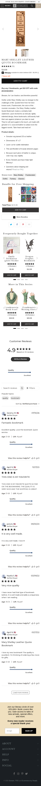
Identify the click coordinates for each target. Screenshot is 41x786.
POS (17, 781)
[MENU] (1, 5)
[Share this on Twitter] (11, 224)
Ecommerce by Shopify (29, 781)
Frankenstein (30, 175)
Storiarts (11, 781)
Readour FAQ (18, 169)
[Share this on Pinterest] (23, 224)
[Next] (38, 29)
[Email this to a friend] (29, 224)
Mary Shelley (18, 175)
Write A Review (20, 359)
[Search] (32, 5)
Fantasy (13, 179)
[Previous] (3, 29)
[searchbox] (11, 388)
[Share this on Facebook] (17, 224)
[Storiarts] (20, 5)
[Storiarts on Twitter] (26, 774)
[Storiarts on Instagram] (18, 774)
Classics (21, 179)
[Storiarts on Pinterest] (22, 774)
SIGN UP (29, 731)
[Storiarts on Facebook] (14, 774)
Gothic (5, 179)
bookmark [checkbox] (15, 398)
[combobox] (27, 404)
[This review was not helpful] (37, 458)
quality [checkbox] (5, 398)
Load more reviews (20, 693)
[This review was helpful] (32, 458)
